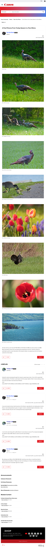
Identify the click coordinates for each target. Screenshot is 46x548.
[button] (39, 264)
